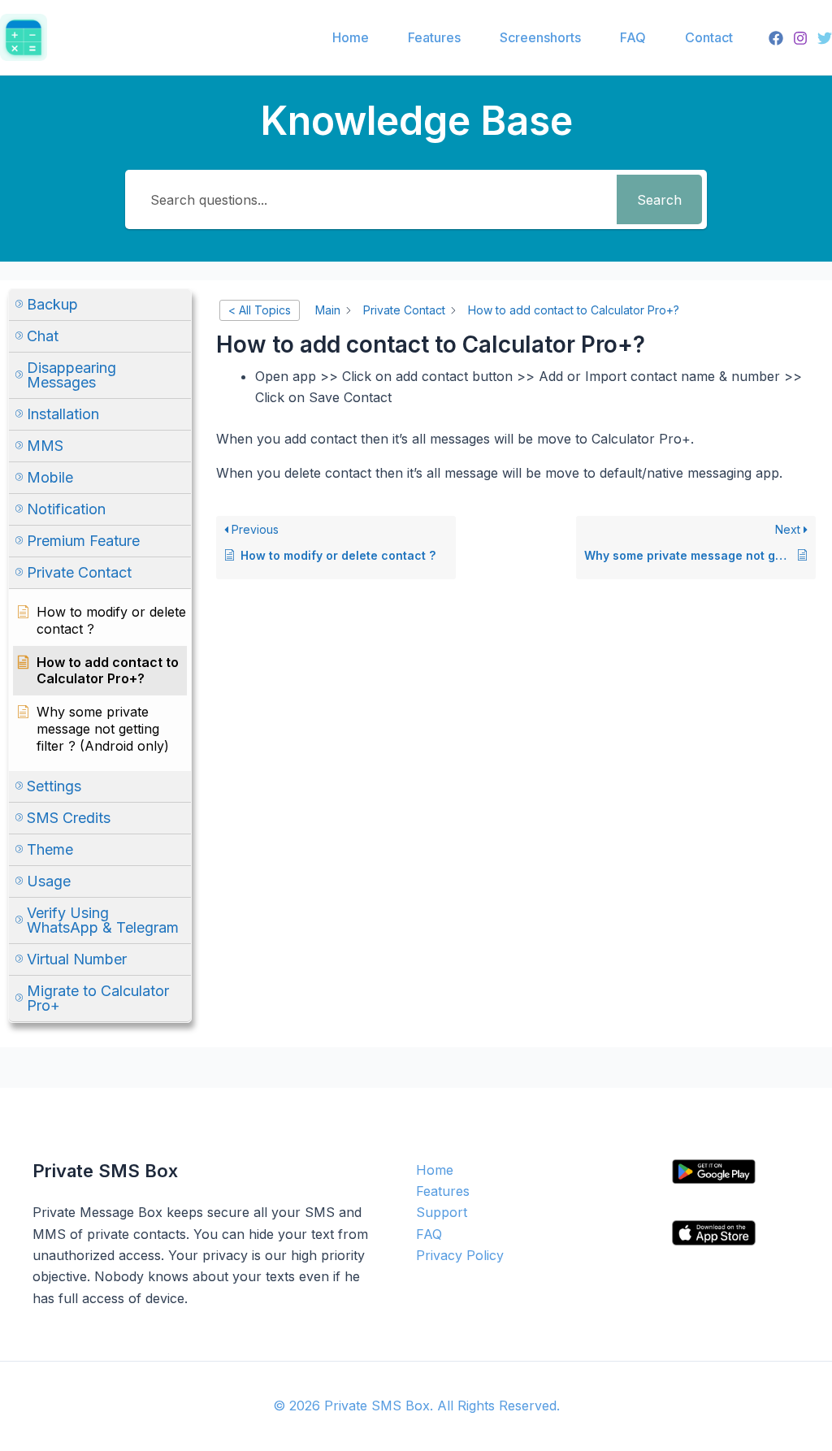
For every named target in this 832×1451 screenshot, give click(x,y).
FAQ (633, 37)
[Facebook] (776, 38)
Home (350, 37)
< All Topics (259, 310)
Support (441, 1212)
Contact (709, 37)
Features (434, 37)
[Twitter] (824, 38)
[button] (100, 305)
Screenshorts (540, 37)
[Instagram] (800, 38)
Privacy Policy (460, 1255)
